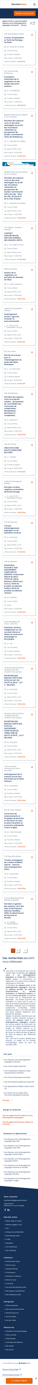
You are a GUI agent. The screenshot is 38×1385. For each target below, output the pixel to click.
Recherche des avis (12, 1313)
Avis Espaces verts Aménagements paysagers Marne (17, 1160)
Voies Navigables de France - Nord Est (12, 623)
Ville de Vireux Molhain (12, 810)
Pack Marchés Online (13, 1261)
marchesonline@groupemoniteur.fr (15, 1200)
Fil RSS (8, 1239)
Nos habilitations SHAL (13, 1295)
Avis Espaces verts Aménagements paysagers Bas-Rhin (17, 1140)
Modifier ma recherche (25, 13)
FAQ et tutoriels (11, 1335)
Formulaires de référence (14, 1342)
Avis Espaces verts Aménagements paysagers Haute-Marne (17, 1153)
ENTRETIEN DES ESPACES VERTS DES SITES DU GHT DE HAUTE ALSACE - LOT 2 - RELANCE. (13, 680)
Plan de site (10, 1350)
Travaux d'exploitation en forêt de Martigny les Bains (14, 39)
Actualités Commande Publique (16, 1331)
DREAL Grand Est (10, 269)
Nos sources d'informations (15, 1309)
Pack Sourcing (10, 1265)
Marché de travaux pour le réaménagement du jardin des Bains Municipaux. (12, 360)
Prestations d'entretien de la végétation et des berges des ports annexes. (12, 81)
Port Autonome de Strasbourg (11, 72)
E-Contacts (9, 1283)
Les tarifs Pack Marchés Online (16, 1287)
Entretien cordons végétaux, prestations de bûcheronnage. (14, 489)
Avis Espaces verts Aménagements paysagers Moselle (17, 1173)
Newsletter (9, 1243)
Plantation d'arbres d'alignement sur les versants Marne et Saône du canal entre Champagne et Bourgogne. (13, 633)
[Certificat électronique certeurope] (19, 164)
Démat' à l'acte (11, 1280)
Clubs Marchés (11, 1339)
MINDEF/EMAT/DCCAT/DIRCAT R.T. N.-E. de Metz (16, 116)
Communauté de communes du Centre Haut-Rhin (12, 768)
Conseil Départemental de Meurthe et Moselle (14, 899)
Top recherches (11, 1250)
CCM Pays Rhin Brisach (12, 856)
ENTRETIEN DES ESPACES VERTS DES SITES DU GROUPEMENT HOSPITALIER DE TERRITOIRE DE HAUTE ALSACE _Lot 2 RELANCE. (14, 729)
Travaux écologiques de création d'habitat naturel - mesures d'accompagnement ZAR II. (13, 864)
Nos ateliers (10, 1346)
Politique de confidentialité (15, 1232)
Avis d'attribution (11, 1247)
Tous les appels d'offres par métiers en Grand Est (17, 1123)
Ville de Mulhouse (10, 522)
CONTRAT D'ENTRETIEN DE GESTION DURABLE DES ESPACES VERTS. (13, 236)
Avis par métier (11, 1320)
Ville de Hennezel (10, 561)
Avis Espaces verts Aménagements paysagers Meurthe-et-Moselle (17, 1166)
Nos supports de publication (15, 1291)
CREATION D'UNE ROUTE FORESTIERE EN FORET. (12, 450)
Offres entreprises (12, 1305)
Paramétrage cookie (13, 1236)
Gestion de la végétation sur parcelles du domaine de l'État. (13, 276)
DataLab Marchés (12, 1269)
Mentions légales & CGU (14, 1225)
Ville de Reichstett (11, 393)
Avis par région (11, 1316)
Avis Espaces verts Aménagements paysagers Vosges (17, 1179)
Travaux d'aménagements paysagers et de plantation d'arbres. (12, 529)
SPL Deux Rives (10, 351)
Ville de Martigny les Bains (14, 34)
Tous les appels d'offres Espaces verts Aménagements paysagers (17, 1116)
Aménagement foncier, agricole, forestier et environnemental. (11, 317)
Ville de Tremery (10, 444)
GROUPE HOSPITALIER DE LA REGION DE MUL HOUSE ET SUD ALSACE (13, 670)
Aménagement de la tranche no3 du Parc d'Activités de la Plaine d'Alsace (14, 777)
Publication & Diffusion (13, 1276)
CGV (7, 1228)
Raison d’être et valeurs (14, 1221)
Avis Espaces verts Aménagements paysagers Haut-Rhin (17, 1147)
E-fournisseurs (10, 1272)
